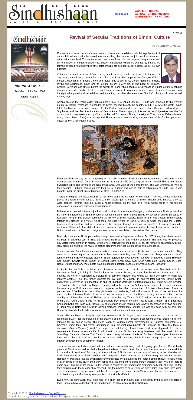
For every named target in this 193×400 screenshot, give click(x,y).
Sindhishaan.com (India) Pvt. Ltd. (47, 393)
